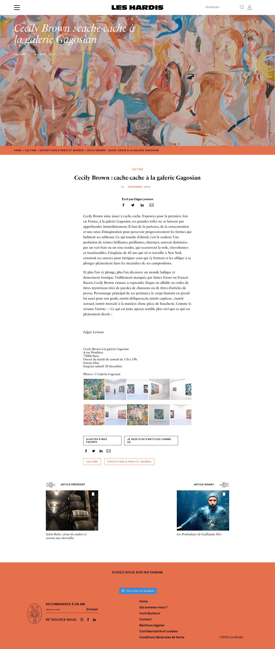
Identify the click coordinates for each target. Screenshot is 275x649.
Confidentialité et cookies (158, 631)
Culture (92, 462)
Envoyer (92, 609)
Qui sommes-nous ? (153, 607)
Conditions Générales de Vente (161, 637)
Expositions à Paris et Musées (129, 462)
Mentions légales (151, 625)
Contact (145, 619)
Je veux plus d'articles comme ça (149, 440)
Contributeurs (149, 613)
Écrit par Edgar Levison (137, 199)
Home (143, 601)
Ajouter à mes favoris (96, 440)
